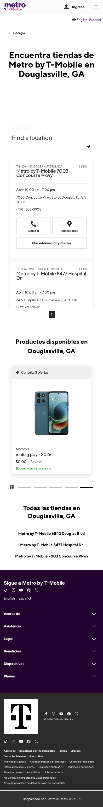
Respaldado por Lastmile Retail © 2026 (51, 799)
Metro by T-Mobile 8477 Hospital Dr (51, 545)
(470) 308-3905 (28, 209)
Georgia (18, 33)
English (81, 20)
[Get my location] (89, 147)
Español (95, 20)
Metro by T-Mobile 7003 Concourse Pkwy (51, 556)
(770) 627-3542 (28, 307)
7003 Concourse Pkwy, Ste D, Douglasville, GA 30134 (51, 199)
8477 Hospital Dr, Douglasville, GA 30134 (46, 300)
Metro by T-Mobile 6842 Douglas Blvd (51, 533)
